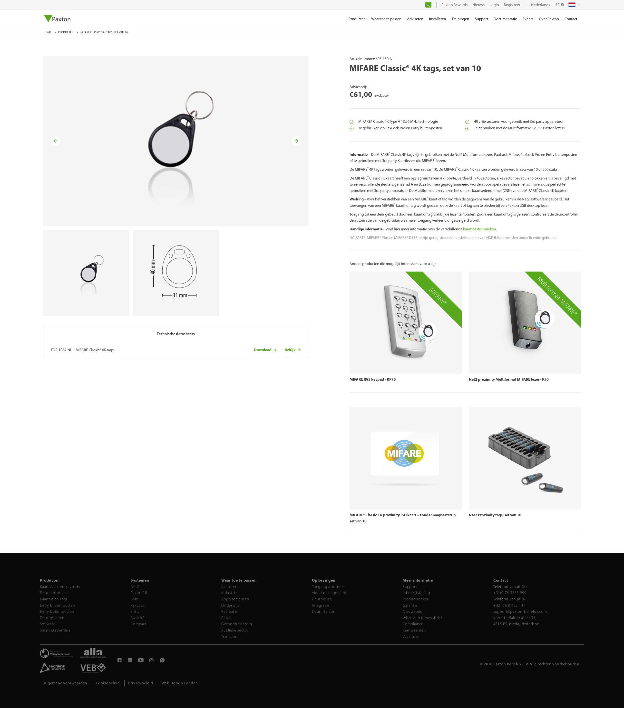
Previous (56, 141)
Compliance (413, 624)
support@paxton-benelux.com (520, 611)
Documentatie (505, 19)
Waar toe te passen (386, 19)
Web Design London (180, 683)
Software (47, 624)
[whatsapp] (162, 661)
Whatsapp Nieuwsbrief (422, 617)
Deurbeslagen (52, 617)
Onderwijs (230, 605)
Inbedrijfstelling (416, 592)
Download (263, 349)
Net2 (135, 586)
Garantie (410, 605)
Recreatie (229, 611)
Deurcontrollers (54, 592)
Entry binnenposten (57, 605)
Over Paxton (549, 19)
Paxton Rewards (454, 4)
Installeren (437, 19)
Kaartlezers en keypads (60, 586)
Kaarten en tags (54, 599)
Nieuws (478, 4)
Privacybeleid (140, 683)
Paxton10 (139, 592)
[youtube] (141, 661)
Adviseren (415, 19)
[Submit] (428, 5)
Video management (329, 592)
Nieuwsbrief (413, 611)
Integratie (320, 605)
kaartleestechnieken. (480, 229)
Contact (571, 19)
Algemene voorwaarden (65, 683)
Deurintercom (324, 611)
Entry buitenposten (57, 611)
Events (528, 19)
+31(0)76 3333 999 (509, 592)
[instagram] (151, 661)
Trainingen (460, 19)
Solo (134, 599)
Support (410, 586)
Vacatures (411, 636)
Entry (135, 611)
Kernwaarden (414, 630)
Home (48, 32)
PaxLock (138, 605)
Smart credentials (55, 630)
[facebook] (119, 661)
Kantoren (229, 586)
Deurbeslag (322, 599)
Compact (138, 624)
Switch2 (138, 617)
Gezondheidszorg (236, 624)
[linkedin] (130, 661)
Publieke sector (234, 630)
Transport (229, 636)
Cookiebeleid (108, 683)
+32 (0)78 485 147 (509, 605)
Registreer (512, 4)
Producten (66, 32)
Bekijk (290, 349)
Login (494, 4)
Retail (226, 617)
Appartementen (235, 599)
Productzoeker (415, 599)
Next (297, 141)
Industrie (229, 592)
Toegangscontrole (328, 586)
